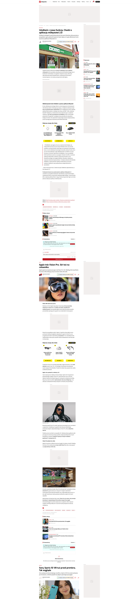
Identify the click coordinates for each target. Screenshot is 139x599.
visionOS (63, 510)
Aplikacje (47, 25)
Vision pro (73, 510)
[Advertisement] (69, 14)
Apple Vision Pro (58, 510)
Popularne (72, 239)
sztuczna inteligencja (49, 510)
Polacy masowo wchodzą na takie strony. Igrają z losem (58, 202)
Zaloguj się (97, 1)
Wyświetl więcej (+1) (59, 259)
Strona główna (41, 25)
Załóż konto (72, 244)
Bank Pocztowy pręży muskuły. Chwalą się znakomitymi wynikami (60, 200)
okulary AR (68, 510)
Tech (44, 25)
